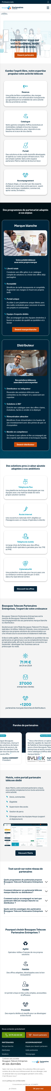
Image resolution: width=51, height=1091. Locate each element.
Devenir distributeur (25, 444)
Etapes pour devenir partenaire (36, 1046)
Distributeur (6, 1050)
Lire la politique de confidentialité (13, 1081)
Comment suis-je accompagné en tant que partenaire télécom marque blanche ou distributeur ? (23, 901)
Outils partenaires (32, 1050)
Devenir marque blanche (25, 329)
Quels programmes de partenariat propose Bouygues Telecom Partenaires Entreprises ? (23, 882)
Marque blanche (7, 1046)
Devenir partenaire (25, 55)
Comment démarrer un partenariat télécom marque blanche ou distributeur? (23, 891)
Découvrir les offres (25, 589)
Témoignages (30, 1054)
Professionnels (8, 2)
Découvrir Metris (25, 853)
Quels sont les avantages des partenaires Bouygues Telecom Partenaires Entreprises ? (23, 911)
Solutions (5, 1054)
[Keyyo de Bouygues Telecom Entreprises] (12, 7)
